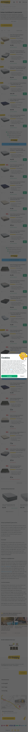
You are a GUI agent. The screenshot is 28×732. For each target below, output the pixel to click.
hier (11, 369)
